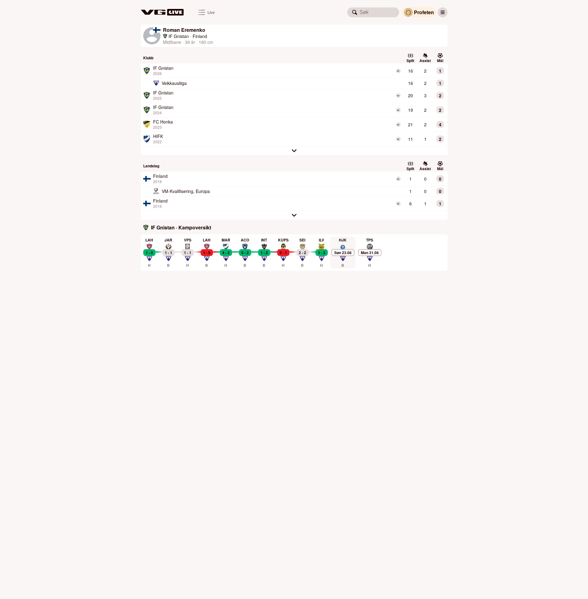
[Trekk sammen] (398, 71)
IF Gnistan (179, 36)
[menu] (443, 12)
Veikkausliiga (174, 83)
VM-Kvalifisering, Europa (186, 191)
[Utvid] (398, 95)
